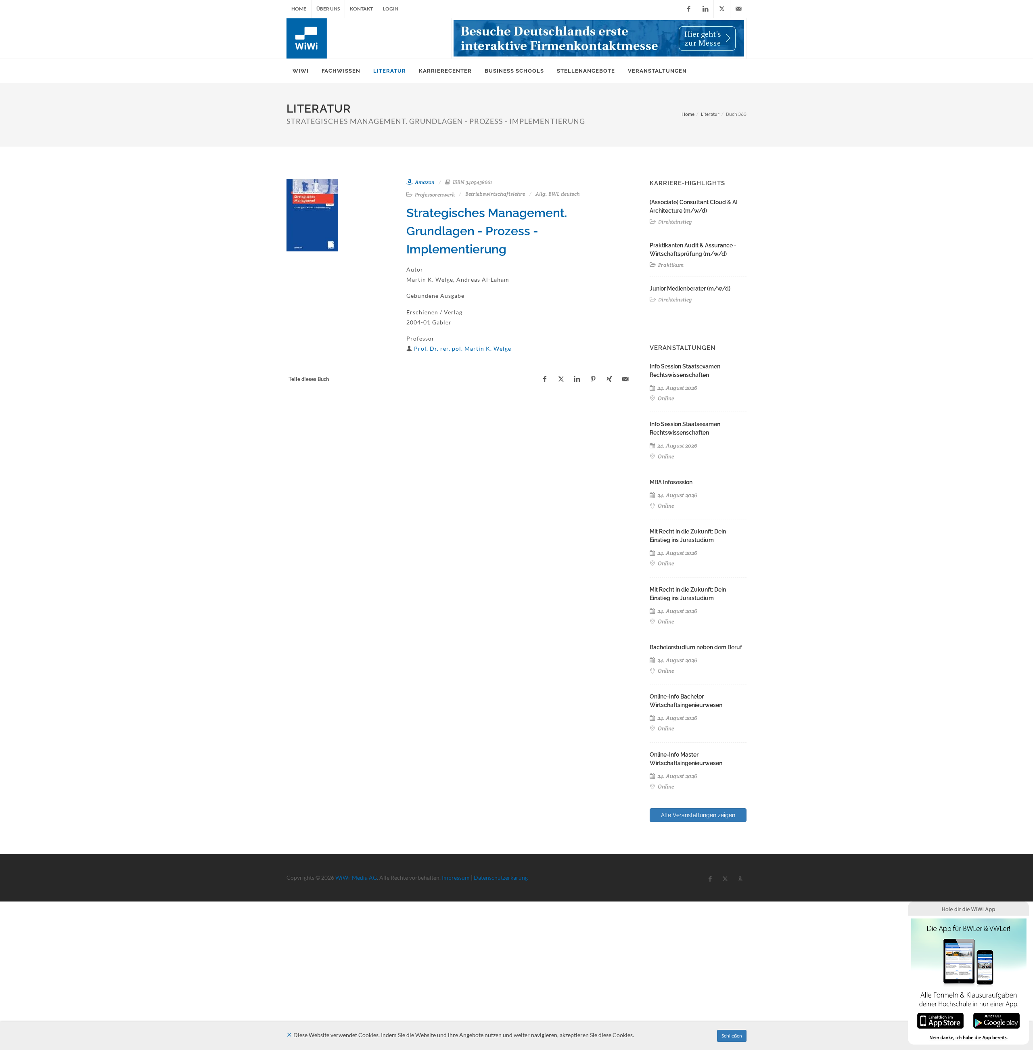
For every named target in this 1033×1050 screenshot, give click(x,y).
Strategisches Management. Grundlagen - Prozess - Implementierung (486, 231)
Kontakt (361, 9)
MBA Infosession (671, 482)
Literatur (710, 114)
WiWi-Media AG (356, 877)
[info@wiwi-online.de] (738, 9)
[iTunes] (940, 1020)
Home (298, 9)
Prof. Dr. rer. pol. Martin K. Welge (462, 348)
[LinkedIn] (705, 9)
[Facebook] (689, 9)
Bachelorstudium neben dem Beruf (696, 647)
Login (390, 9)
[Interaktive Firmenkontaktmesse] (599, 38)
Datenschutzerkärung (501, 877)
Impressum (456, 877)
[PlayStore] (996, 1020)
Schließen (731, 1036)
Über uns (328, 9)
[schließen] (289, 1034)
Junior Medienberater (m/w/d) (690, 288)
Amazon (424, 182)
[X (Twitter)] (722, 9)
